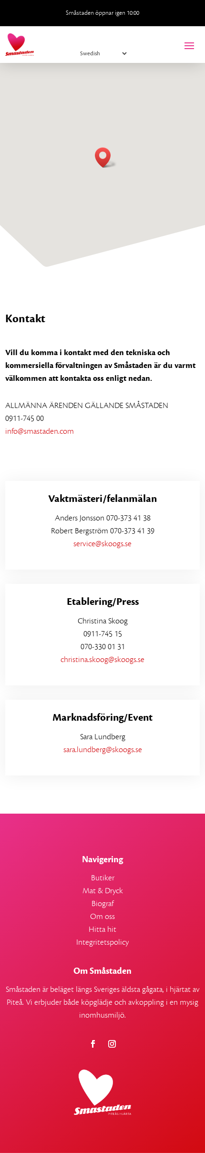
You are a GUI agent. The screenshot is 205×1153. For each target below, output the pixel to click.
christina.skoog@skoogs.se (102, 659)
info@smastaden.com (39, 431)
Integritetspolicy (102, 942)
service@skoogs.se (102, 544)
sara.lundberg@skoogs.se (102, 750)
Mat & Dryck (102, 891)
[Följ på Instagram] (112, 1043)
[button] (106, 157)
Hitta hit (102, 929)
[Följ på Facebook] (93, 1043)
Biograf (102, 903)
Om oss (102, 916)
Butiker (102, 878)
